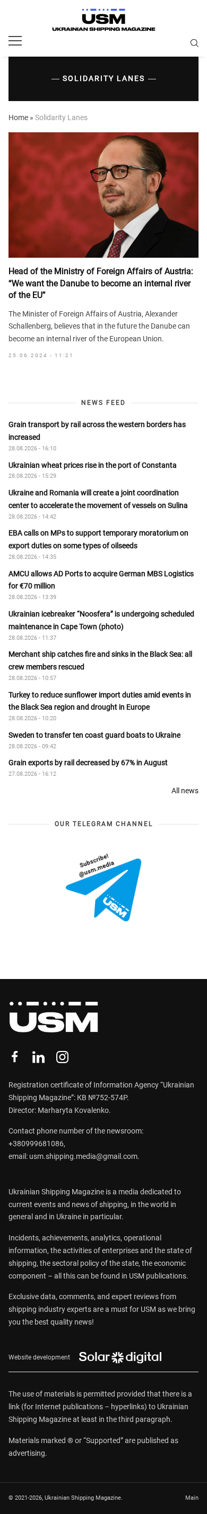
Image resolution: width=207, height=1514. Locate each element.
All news (185, 790)
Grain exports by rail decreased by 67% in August (88, 762)
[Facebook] (14, 1057)
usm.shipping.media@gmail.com (83, 1156)
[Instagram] (62, 1057)
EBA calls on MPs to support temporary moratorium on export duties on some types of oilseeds (98, 539)
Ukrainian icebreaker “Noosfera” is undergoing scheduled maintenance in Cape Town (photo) (101, 620)
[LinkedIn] (38, 1057)
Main (192, 1497)
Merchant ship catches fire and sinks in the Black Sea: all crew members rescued (100, 660)
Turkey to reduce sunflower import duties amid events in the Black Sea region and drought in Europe (99, 701)
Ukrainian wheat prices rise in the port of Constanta (92, 465)
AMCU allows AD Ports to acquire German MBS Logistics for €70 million (101, 580)
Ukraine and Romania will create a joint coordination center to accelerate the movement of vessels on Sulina (98, 499)
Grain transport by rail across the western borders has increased (97, 430)
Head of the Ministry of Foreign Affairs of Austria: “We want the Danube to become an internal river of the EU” (100, 283)
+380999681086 (36, 1143)
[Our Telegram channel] (103, 887)
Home (18, 117)
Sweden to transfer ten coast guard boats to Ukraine (94, 735)
